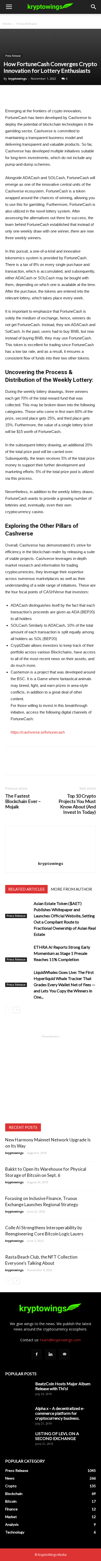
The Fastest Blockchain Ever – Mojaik (23, 801)
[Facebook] (36, 1354)
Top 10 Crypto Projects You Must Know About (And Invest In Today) (77, 804)
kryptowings (17, 78)
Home (7, 24)
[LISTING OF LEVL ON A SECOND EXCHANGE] (18, 1440)
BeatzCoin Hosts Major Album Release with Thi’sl (62, 1386)
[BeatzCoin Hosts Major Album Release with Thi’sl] (18, 1390)
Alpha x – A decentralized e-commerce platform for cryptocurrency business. (59, 1413)
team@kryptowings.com (60, 1339)
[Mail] (64, 1354)
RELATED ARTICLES (26, 889)
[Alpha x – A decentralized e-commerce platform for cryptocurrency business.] (18, 1415)
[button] (93, 7)
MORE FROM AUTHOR (71, 889)
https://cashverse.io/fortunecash (38, 732)
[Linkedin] (50, 1354)
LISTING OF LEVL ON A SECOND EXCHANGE (57, 1436)
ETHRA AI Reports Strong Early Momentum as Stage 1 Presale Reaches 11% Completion (62, 953)
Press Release (27, 24)
